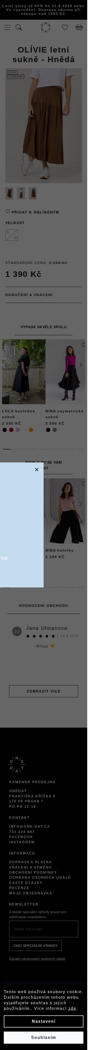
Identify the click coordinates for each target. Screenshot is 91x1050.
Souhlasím (43, 1037)
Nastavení (44, 1021)
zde (72, 1008)
